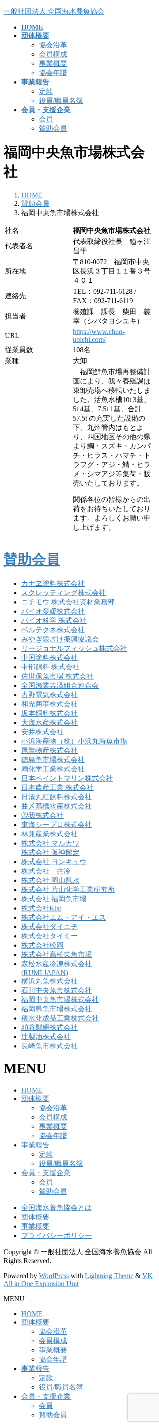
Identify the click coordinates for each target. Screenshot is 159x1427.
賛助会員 (53, 128)
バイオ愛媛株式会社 (53, 611)
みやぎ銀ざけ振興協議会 (60, 639)
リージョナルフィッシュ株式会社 (74, 648)
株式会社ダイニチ (49, 926)
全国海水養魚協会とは (56, 1207)
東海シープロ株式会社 (56, 824)
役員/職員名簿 (61, 100)
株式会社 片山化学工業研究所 (68, 889)
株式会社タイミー (49, 936)
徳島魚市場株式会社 (53, 759)
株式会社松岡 (42, 945)
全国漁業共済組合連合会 (60, 685)
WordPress (54, 1275)
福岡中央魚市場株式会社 (60, 999)
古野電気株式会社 (49, 694)
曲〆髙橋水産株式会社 (56, 806)
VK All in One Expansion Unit (78, 1279)
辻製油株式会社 (46, 1036)
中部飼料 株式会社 (50, 667)
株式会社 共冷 (46, 871)
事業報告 (35, 1145)
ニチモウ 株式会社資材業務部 (68, 602)
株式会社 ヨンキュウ (54, 861)
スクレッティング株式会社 (63, 592)
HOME (31, 1090)
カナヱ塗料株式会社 (53, 583)
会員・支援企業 (46, 1173)
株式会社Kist (41, 908)
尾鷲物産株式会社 (49, 750)
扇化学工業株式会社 (53, 769)
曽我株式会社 (42, 815)
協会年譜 (53, 72)
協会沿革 (53, 45)
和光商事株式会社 (49, 704)
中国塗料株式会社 (49, 657)
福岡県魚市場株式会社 (56, 1009)
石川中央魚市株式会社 (56, 990)
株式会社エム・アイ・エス (63, 917)
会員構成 (53, 54)
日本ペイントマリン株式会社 (67, 778)
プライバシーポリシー (56, 1235)
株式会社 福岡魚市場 (54, 899)
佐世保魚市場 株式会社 (57, 676)
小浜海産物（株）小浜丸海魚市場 (74, 741)
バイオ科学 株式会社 (54, 620)
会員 (46, 119)
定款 (46, 91)
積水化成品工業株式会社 (60, 1018)
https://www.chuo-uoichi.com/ (99, 335)
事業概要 (53, 63)
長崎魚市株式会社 (49, 1046)
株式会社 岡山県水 (50, 880)
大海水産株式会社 (49, 722)
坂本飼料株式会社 (49, 713)
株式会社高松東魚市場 (56, 954)
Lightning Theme (109, 1275)
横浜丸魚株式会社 (49, 981)
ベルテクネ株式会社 (53, 630)
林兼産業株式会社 (49, 834)
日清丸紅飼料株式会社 (56, 797)
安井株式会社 (42, 732)
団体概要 (35, 1098)
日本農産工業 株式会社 (57, 787)
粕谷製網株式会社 (49, 1027)
